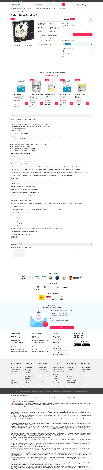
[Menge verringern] (64, 35)
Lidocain (27, 382)
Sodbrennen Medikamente (28, 369)
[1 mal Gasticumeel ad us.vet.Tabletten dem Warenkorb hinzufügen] (26, 103)
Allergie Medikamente (58, 367)
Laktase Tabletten (43, 379)
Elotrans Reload (43, 367)
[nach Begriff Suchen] (63, 4)
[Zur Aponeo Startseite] (15, 4)
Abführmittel (28, 378)
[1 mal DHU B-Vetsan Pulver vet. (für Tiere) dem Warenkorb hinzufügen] (56, 103)
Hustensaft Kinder (71, 382)
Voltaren (27, 374)
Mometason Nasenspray (56, 373)
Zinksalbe (83, 371)
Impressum (48, 391)
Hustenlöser (70, 369)
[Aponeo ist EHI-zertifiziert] (31, 278)
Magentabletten (28, 380)
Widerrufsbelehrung (25, 391)
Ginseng (41, 381)
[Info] (91, 44)
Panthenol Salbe (85, 379)
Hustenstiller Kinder (72, 380)
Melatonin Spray (43, 371)
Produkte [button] (13, 8)
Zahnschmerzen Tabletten (14, 382)
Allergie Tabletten (57, 369)
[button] (28, 8)
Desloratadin (56, 382)
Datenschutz (56, 391)
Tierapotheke (21, 8)
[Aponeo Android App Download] (86, 344)
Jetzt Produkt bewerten (72, 251)
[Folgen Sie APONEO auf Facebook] (75, 336)
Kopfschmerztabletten (16, 367)
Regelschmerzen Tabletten (15, 379)
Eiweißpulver (42, 369)
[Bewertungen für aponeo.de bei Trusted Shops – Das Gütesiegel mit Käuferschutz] (23, 278)
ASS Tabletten (14, 371)
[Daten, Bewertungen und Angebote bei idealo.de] (57, 278)
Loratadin (55, 380)
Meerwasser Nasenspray (70, 375)
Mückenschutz (84, 377)
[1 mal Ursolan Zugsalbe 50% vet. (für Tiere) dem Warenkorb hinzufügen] (41, 103)
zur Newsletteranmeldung (62, 328)
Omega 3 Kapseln (43, 377)
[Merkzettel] (88, 5)
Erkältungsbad (70, 373)
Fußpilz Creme (84, 375)
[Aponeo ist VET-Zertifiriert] (44, 278)
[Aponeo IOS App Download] (77, 344)
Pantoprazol (84, 373)
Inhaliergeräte (70, 378)
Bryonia (82, 381)
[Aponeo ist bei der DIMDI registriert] (37, 278)
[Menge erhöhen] (70, 35)
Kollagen (41, 373)
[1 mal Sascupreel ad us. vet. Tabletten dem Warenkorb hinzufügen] (71, 103)
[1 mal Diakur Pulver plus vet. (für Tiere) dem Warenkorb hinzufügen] (87, 103)
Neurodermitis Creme (86, 369)
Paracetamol (14, 377)
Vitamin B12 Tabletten (44, 375)
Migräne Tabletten (15, 369)
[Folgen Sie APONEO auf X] (78, 336)
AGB (17, 391)
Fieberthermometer (85, 367)
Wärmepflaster (28, 367)
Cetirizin (55, 376)
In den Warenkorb (82, 35)
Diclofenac (13, 373)
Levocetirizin (56, 378)
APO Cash (36, 8)
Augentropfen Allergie (58, 371)
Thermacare (27, 372)
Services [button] (42, 8)
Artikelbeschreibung (16, 116)
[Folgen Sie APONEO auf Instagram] (82, 336)
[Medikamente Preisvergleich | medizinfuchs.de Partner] (64, 278)
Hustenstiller (70, 367)
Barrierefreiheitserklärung (81, 391)
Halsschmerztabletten (72, 371)
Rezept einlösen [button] (50, 8)
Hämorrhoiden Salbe (30, 376)
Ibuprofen (13, 375)
